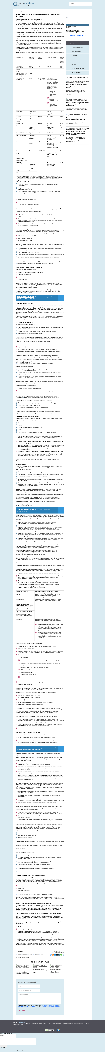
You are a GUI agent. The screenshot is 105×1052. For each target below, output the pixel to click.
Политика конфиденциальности (39, 1023)
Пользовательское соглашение (54, 1023)
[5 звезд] (41, 954)
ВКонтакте (86, 1027)
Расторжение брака (77, 60)
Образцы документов (78, 68)
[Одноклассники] (53, 955)
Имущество (75, 55)
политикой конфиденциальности (49, 1005)
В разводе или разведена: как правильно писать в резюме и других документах (75, 133)
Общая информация (77, 47)
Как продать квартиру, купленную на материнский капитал (40, 971)
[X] (57, 955)
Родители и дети (76, 51)
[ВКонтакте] (51, 955)
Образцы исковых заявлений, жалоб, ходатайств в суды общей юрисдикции (77, 104)
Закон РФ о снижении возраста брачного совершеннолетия (55, 971)
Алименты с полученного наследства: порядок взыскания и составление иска (22, 973)
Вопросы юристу (76, 72)
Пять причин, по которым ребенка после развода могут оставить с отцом (76, 86)
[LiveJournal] (59, 955)
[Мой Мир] (55, 955)
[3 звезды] (30, 954)
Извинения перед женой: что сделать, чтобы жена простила (75, 118)
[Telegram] (63, 955)
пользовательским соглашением (26, 1006)
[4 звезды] (36, 954)
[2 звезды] (24, 954)
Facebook (83, 1027)
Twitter (90, 1027)
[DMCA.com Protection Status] (49, 1030)
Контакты (28, 1023)
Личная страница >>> (78, 35)
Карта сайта (87, 1023)
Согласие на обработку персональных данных (73, 1023)
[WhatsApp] (61, 955)
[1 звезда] (18, 954)
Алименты (74, 64)
